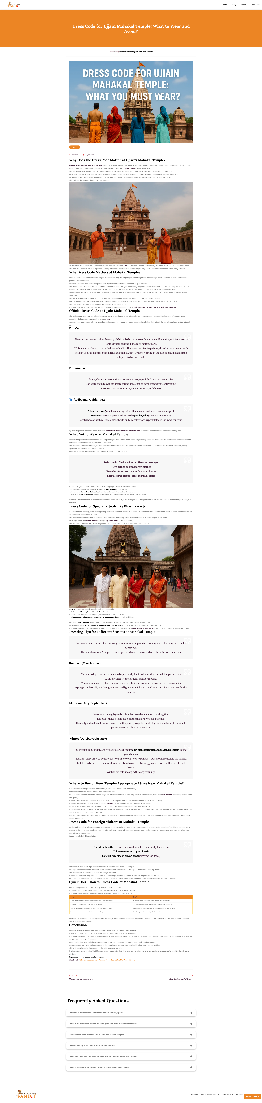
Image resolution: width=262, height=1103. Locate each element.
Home (224, 4)
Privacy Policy (227, 1094)
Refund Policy (241, 1094)
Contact (194, 1094)
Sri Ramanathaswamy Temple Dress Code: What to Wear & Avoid (107, 960)
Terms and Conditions (210, 1094)
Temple (74, 147)
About (243, 4)
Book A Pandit (252, 1097)
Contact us (255, 4)
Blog (234, 4)
